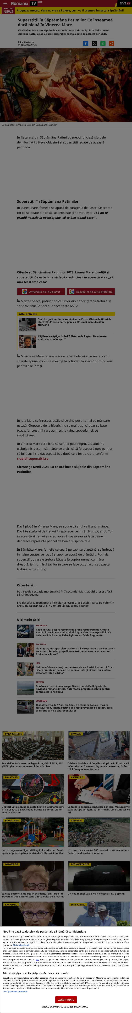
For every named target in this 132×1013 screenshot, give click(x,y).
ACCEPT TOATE (66, 999)
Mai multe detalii (21, 945)
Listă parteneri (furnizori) (15, 991)
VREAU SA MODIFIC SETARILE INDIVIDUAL (65, 1006)
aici (37, 959)
